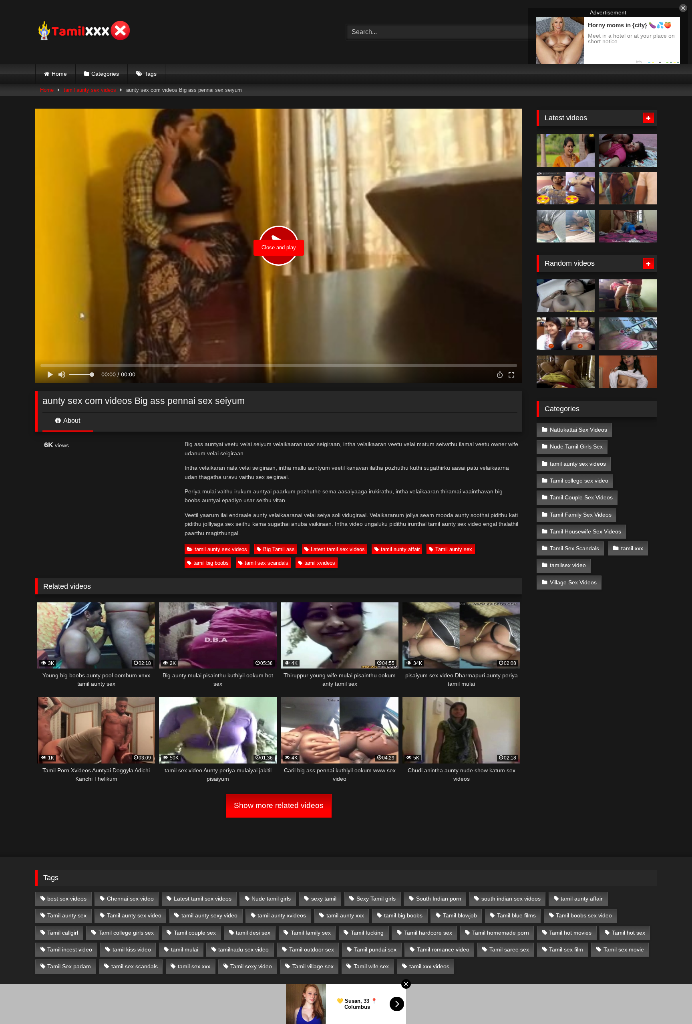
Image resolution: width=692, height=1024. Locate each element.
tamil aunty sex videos (90, 90)
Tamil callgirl (62, 932)
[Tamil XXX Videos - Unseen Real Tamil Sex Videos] (83, 31)
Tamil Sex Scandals (574, 548)
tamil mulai (184, 949)
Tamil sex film (566, 949)
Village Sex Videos (573, 582)
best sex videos (66, 898)
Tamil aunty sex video (134, 915)
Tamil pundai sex (375, 949)
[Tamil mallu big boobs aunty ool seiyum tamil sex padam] (566, 150)
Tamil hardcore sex (428, 932)
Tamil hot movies (570, 932)
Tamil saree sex (509, 949)
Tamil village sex (313, 966)
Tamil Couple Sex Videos (581, 497)
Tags (151, 74)
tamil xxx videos (429, 966)
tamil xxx (632, 548)
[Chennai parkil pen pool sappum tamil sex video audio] (566, 226)
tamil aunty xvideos (281, 915)
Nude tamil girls (271, 898)
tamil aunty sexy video (209, 915)
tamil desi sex (253, 932)
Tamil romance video (443, 949)
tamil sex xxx (194, 966)
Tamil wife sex (371, 966)
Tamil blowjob (460, 915)
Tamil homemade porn (500, 932)
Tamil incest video (69, 949)
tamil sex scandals (266, 563)
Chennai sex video (130, 898)
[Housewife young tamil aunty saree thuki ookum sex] (628, 226)
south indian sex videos (511, 898)
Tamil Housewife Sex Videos (585, 531)
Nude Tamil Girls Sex (576, 446)
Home (59, 74)
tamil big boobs (211, 563)
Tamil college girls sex (126, 932)
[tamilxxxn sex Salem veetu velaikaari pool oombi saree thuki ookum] (628, 333)
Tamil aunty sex (453, 549)
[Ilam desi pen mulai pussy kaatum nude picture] (628, 371)
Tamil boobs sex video (584, 915)
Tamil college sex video (579, 480)
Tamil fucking (367, 932)
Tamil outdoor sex (311, 949)
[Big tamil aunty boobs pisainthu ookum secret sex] (566, 295)
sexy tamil (323, 898)
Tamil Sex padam (69, 966)
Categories (105, 74)
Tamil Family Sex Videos (581, 514)
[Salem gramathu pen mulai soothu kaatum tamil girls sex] (566, 188)
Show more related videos (279, 805)
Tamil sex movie (623, 949)
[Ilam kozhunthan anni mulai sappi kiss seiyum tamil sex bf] (628, 150)
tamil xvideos (319, 563)
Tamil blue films (516, 915)
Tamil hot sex (628, 932)
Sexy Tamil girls (376, 898)
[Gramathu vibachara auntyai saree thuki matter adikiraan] (566, 371)
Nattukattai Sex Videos (578, 429)
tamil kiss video (132, 949)
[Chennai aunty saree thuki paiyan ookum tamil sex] (628, 295)
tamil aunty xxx (345, 915)
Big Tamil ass (279, 549)
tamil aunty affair (400, 549)
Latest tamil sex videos (338, 549)
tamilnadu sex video (243, 949)
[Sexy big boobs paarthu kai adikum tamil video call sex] (566, 333)
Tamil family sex (311, 932)
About (71, 420)
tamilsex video (568, 565)
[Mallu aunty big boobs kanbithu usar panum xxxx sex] (628, 188)
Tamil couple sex (195, 932)
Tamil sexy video (251, 966)
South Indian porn (438, 898)
